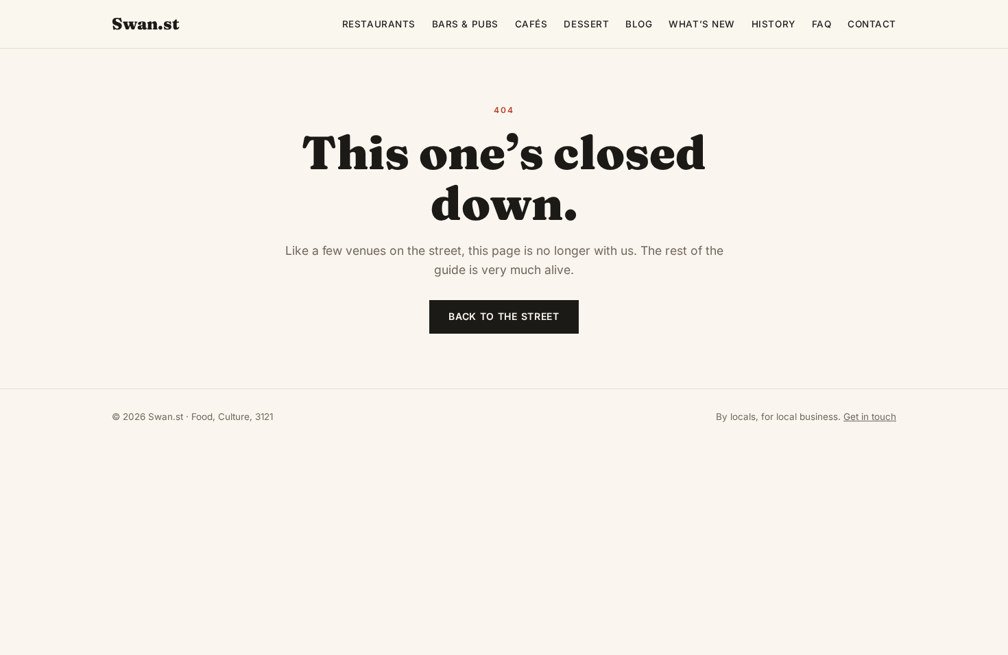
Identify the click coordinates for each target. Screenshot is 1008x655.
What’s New (701, 23)
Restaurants (379, 23)
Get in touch (869, 416)
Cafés (531, 23)
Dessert (586, 23)
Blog (638, 23)
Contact (872, 23)
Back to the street (504, 316)
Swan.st (146, 24)
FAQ (822, 23)
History (773, 23)
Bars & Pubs (465, 23)
